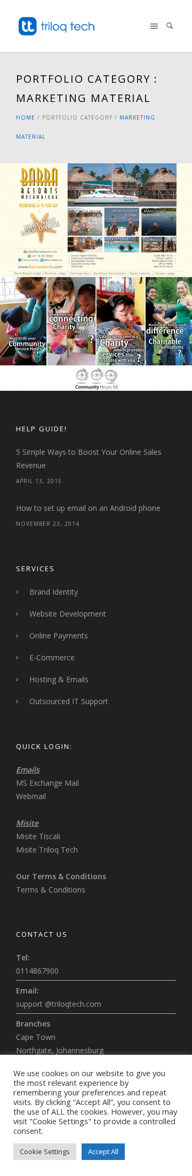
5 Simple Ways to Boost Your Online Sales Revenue (89, 458)
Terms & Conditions (50, 890)
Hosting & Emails (59, 679)
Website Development (67, 614)
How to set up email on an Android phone (88, 508)
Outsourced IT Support (68, 701)
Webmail (31, 796)
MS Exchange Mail (47, 783)
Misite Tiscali (38, 836)
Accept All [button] (103, 1151)
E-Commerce (52, 657)
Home (25, 117)
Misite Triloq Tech (47, 849)
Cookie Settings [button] (45, 1151)
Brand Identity (53, 592)
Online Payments (58, 635)
